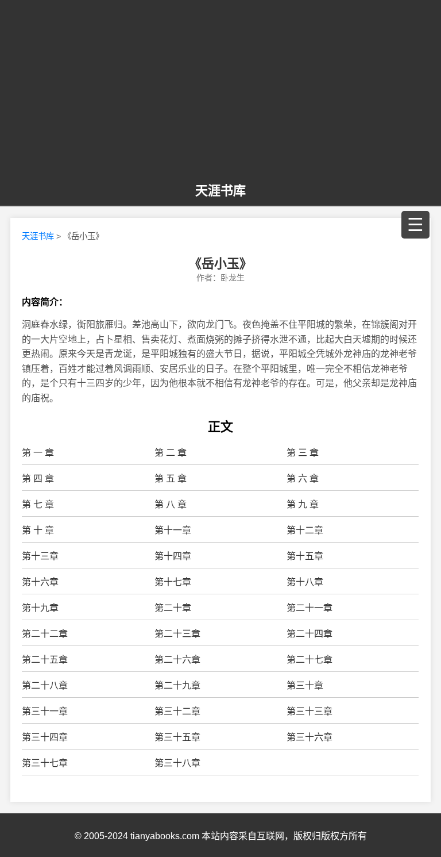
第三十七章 (45, 763)
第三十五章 (177, 737)
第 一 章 (38, 453)
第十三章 (40, 556)
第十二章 (305, 530)
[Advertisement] (220, 91)
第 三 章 (303, 453)
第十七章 (172, 582)
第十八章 (305, 582)
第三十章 (305, 685)
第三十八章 (177, 763)
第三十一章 (45, 711)
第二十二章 (45, 634)
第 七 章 (38, 504)
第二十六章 (177, 659)
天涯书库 (220, 190)
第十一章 (172, 530)
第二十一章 (309, 608)
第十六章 (40, 582)
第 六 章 (303, 478)
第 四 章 (38, 478)
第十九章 (40, 608)
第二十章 (172, 608)
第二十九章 (177, 685)
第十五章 (305, 556)
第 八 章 (170, 504)
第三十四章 (45, 737)
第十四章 (172, 556)
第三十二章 (177, 711)
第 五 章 (170, 478)
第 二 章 (170, 453)
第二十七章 (309, 659)
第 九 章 (303, 504)
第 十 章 (38, 530)
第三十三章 (309, 711)
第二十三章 (177, 634)
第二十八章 (45, 685)
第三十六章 (309, 737)
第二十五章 (45, 659)
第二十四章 (309, 634)
